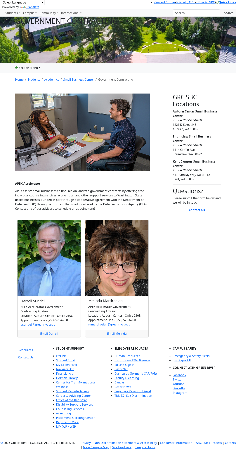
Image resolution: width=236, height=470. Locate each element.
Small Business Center (78, 80)
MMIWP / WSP (66, 427)
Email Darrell (49, 334)
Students (11, 13)
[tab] (25, 350)
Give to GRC (207, 2)
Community (48, 13)
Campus (28, 13)
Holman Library (67, 378)
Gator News (122, 387)
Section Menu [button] (28, 68)
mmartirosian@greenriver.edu (109, 324)
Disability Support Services (74, 404)
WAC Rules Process (208, 443)
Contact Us (197, 210)
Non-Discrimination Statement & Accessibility (125, 443)
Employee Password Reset (132, 391)
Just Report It (182, 360)
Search (229, 13)
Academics (51, 80)
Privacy (86, 443)
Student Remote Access (72, 391)
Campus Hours (145, 447)
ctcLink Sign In (124, 365)
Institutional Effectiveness (132, 360)
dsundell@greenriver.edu (37, 325)
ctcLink (61, 356)
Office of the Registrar (71, 400)
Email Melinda (117, 334)
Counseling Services (70, 409)
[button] (197, 375)
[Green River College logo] (0, 13)
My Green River (66, 365)
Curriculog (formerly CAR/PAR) (135, 374)
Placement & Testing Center (75, 418)
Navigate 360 (65, 369)
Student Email (65, 360)
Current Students (166, 2)
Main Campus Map (96, 447)
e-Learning (63, 413)
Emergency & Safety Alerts (191, 356)
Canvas (119, 382)
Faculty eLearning (126, 378)
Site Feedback (121, 447)
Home (19, 80)
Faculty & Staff (188, 2)
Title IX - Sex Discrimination (133, 396)
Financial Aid (64, 374)
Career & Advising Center (73, 396)
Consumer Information (176, 443)
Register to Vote (67, 422)
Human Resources (127, 356)
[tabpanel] (135, 389)
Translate (32, 7)
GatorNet (121, 369)
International (70, 13)
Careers (230, 443)
